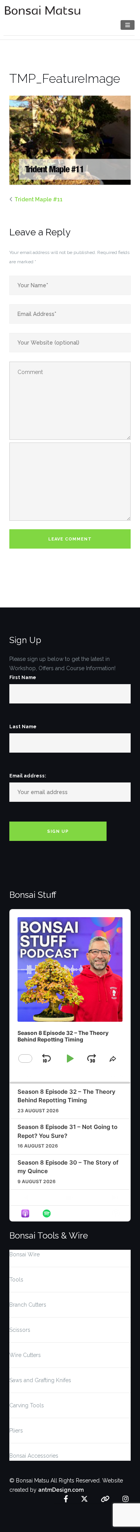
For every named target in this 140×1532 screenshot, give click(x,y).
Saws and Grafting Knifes (40, 1380)
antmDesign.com (61, 1490)
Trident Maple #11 (38, 199)
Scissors (19, 1330)
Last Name (23, 726)
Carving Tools (26, 1405)
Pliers (16, 1430)
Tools (16, 1279)
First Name (22, 677)
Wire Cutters (25, 1355)
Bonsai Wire (24, 1254)
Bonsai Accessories (33, 1456)
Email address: (27, 776)
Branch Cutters (27, 1305)
